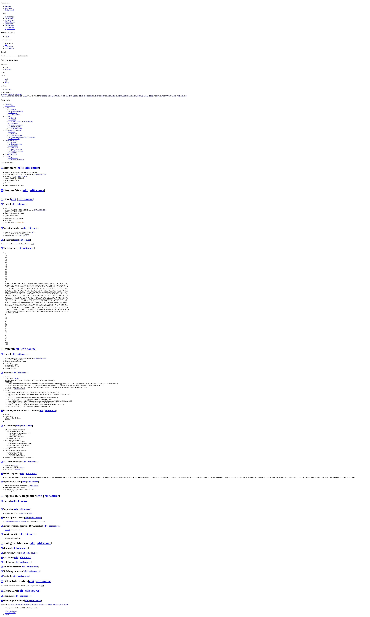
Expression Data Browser (15, 521)
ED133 (77, 96)
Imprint (7, 614)
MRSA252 (121, 96)
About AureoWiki (10, 613)
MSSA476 (136, 96)
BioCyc (27, 234)
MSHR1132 (129, 96)
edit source (32, 167)
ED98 (81, 96)
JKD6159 (106, 96)
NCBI (33, 232)
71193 (67, 96)
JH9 (96, 96)
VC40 (185, 96)
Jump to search (17, 94)
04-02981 (46, 96)
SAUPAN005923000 (20, 176)
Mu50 (147, 96)
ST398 (155, 96)
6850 (64, 96)
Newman (24, 96)
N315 (13, 96)
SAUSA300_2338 (40, 174)
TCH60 (164, 96)
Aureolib (7, 530)
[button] (1, 13)
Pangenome (4, 96)
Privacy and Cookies (11, 611)
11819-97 (59, 96)
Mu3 (144, 96)
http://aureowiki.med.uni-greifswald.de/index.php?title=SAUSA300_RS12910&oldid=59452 (39, 604)
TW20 (168, 96)
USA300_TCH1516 (176, 96)
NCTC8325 (18, 96)
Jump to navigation (6, 94)
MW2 (141, 96)
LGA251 (112, 96)
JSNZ (41, 96)
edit (20, 167)
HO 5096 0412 (87, 96)
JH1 (93, 96)
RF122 (151, 96)
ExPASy (16, 378)
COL (9, 96)
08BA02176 (53, 96)
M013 (116, 96)
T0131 (160, 96)
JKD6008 (100, 96)
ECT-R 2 (72, 96)
